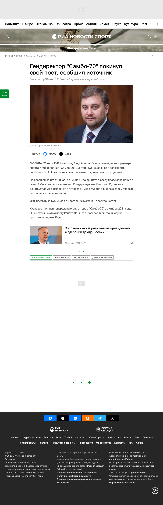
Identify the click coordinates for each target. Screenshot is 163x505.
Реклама (43, 442)
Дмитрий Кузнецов (102, 257)
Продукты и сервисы (63, 442)
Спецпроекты (27, 442)
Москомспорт (81, 257)
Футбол (14, 437)
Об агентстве (103, 442)
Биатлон (48, 437)
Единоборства (96, 437)
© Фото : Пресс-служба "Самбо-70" (45, 146)
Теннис (127, 437)
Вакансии (10, 459)
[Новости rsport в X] (112, 418)
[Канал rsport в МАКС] (50, 418)
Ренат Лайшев (62, 257)
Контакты (119, 442)
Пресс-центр (85, 442)
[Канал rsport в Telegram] (100, 418)
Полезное (148, 437)
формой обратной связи (122, 482)
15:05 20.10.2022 (13, 56)
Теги (137, 437)
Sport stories (114, 437)
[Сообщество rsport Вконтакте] (75, 418)
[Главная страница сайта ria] (70, 37)
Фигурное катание (41, 257)
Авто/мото (80, 437)
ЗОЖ (58, 437)
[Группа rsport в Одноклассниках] (88, 418)
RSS (130, 442)
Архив (139, 442)
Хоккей (68, 437)
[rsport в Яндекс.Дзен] (63, 418)
